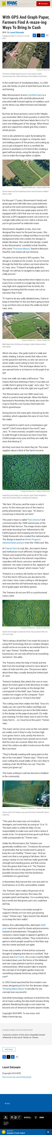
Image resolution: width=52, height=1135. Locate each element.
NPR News (9, 1049)
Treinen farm (11, 548)
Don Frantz (19, 957)
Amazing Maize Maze (13, 989)
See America (34, 520)
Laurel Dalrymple (17, 32)
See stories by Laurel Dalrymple (16, 1077)
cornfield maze (35, 95)
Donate (44, 4)
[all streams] (49, 1132)
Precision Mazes (22, 248)
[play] (3, 1132)
